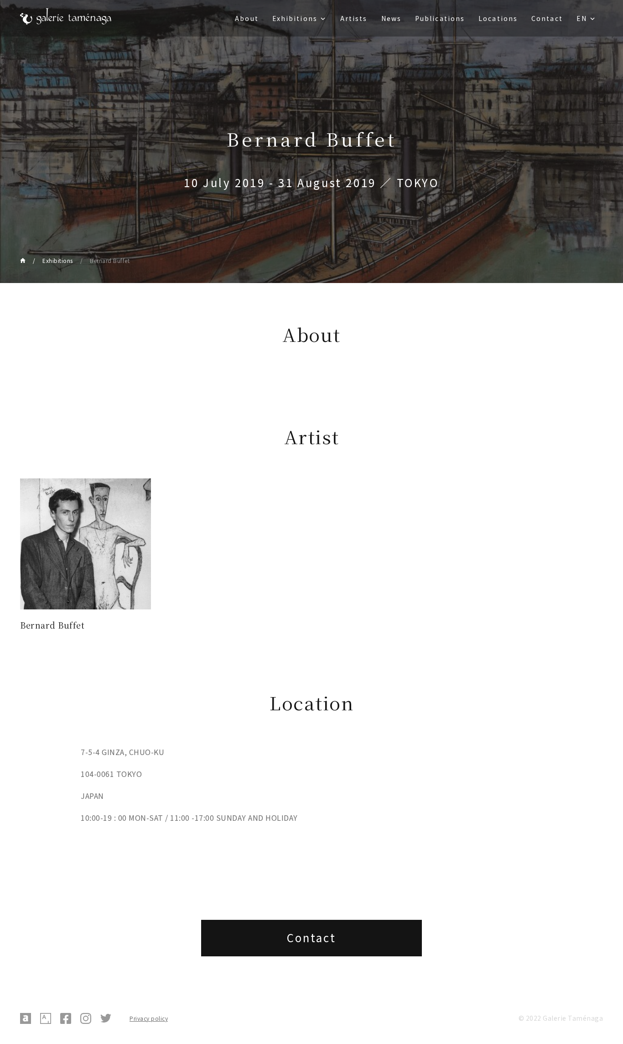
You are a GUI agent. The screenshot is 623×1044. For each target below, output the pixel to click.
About (247, 18)
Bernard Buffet (110, 260)
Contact (547, 18)
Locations (498, 18)
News (391, 18)
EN (581, 18)
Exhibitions (294, 18)
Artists (354, 18)
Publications (440, 18)
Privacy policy (149, 1018)
